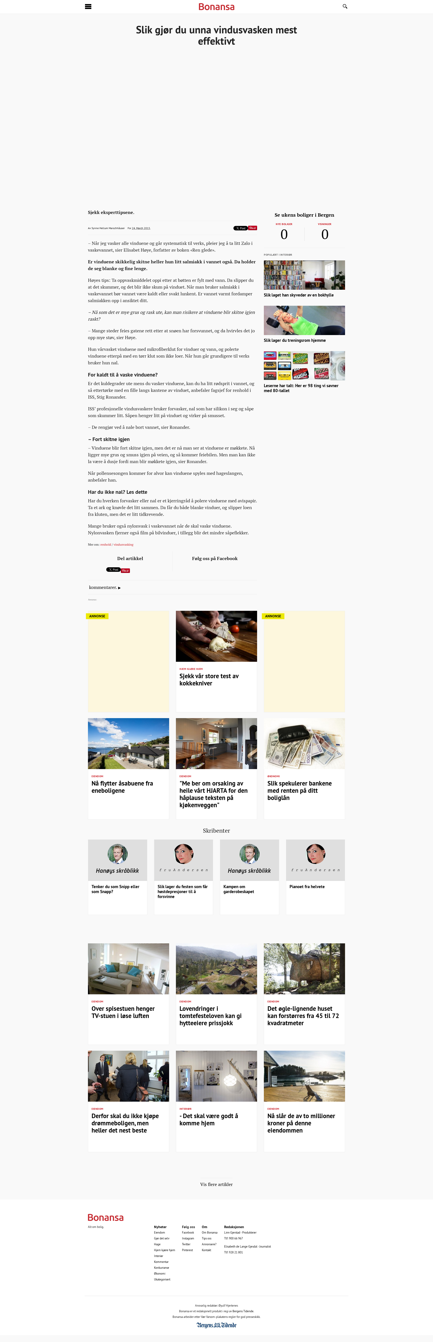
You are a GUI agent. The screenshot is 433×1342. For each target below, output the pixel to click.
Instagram (188, 1238)
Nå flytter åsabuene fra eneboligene (122, 787)
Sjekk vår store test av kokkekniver (209, 679)
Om (204, 1227)
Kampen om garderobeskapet (238, 889)
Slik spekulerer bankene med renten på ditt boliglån (299, 790)
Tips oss (206, 1238)
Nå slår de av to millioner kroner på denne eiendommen (301, 1123)
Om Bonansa (209, 1232)
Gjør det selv (161, 1238)
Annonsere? (209, 1244)
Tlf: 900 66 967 (233, 1238)
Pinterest (187, 1250)
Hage (157, 1244)
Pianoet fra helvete (307, 886)
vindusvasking (123, 544)
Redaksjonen (234, 1227)
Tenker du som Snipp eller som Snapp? (115, 889)
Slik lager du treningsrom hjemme (295, 340)
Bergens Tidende (243, 1311)
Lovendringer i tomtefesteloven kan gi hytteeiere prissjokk (211, 1015)
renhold (105, 544)
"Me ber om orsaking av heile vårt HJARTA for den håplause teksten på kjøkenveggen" (214, 794)
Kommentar (161, 1262)
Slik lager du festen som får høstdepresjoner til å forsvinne (183, 891)
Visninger (325, 224)
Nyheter (160, 1227)
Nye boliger (284, 224)
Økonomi (273, 776)
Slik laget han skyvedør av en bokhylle (299, 295)
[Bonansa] (216, 1217)
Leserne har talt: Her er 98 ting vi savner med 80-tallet (301, 388)
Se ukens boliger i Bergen (304, 214)
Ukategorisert (162, 1279)
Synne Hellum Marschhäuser (108, 228)
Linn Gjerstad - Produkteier (240, 1232)
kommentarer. (103, 587)
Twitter (186, 1244)
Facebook (188, 1232)
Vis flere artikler (216, 1184)
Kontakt (206, 1250)
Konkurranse (161, 1267)
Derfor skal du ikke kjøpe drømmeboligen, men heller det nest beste (125, 1123)
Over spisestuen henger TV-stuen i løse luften (123, 1012)
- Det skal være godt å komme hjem (209, 1119)
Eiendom (98, 776)
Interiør (185, 1109)
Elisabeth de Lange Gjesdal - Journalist (247, 1246)
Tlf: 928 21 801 (233, 1252)
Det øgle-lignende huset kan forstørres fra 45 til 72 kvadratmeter (303, 1015)
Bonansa (216, 7)
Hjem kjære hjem (191, 669)
